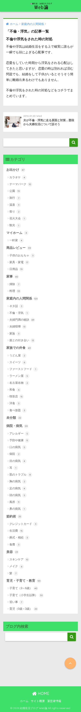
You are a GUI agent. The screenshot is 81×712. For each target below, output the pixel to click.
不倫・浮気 (18, 312)
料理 (14, 290)
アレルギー (18, 433)
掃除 (14, 284)
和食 (14, 389)
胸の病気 (17, 481)
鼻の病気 (17, 508)
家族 (14, 333)
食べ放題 (17, 410)
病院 (14, 453)
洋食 (14, 403)
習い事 (15, 601)
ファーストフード (22, 369)
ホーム (24, 701)
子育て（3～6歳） (23, 588)
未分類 (13, 418)
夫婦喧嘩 (17, 326)
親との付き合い (21, 340)
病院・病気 (17, 426)
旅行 (14, 197)
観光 (14, 225)
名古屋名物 (18, 382)
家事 (12, 276)
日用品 (16, 269)
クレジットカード (22, 523)
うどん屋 (17, 355)
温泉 (14, 204)
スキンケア (18, 559)
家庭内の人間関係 (22, 298)
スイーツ (17, 362)
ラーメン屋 (18, 375)
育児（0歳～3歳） (23, 608)
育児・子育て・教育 (23, 580)
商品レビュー (18, 248)
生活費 (16, 530)
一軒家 (15, 240)
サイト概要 (38, 701)
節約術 (13, 516)
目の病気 (17, 460)
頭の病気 (17, 495)
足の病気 (17, 488)
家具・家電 (18, 262)
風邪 (14, 501)
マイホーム (16, 233)
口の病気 (17, 447)
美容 (12, 552)
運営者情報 (54, 701)
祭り (14, 211)
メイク (15, 566)
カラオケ (17, 177)
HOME (43, 693)
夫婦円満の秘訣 (21, 319)
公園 (14, 190)
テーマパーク (20, 184)
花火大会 (17, 218)
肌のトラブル (20, 474)
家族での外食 (18, 348)
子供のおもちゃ (21, 255)
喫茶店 (16, 396)
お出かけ (15, 169)
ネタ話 (15, 306)
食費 (14, 544)
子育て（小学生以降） (26, 595)
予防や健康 (18, 440)
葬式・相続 (18, 537)
